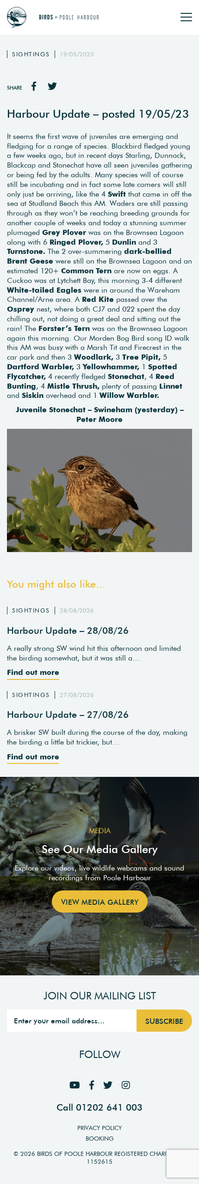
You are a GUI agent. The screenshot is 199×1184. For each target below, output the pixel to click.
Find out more (33, 672)
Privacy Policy (99, 1128)
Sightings (31, 54)
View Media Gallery (99, 902)
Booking (100, 1138)
